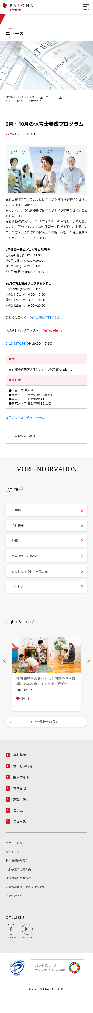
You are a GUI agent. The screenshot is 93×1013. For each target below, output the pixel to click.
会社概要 (18, 525)
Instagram (27, 937)
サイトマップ (14, 852)
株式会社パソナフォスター (21, 97)
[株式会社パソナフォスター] (18, 7)
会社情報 (19, 755)
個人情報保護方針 (17, 860)
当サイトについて (17, 843)
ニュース (51, 97)
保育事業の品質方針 (18, 878)
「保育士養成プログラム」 (45, 317)
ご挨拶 (16, 510)
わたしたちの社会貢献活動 (30, 571)
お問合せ (19, 788)
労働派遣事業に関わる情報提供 (25, 887)
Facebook (11, 937)
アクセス (18, 587)
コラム (18, 810)
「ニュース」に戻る (23, 436)
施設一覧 (19, 799)
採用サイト (21, 777)
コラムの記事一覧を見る (43, 721)
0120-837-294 (15, 343)
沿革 (15, 541)
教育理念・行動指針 (25, 556)
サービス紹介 (23, 766)
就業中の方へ (14, 896)
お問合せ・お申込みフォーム (25, 417)
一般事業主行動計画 (18, 869)
